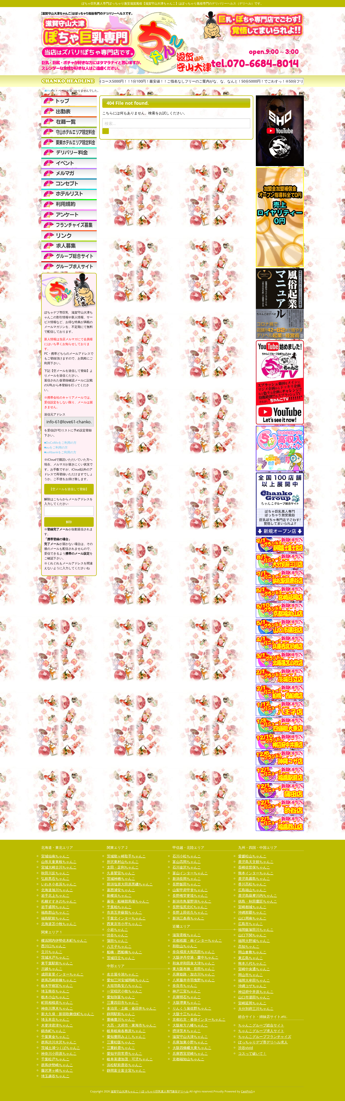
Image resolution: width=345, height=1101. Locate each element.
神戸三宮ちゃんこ (187, 991)
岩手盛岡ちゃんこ (55, 906)
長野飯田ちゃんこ (187, 884)
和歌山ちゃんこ (185, 945)
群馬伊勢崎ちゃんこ (57, 1064)
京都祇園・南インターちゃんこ (197, 940)
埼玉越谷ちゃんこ (55, 1075)
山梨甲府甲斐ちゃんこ (190, 889)
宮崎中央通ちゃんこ (254, 968)
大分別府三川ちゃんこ (256, 1008)
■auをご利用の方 (56, 447)
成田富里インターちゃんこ (62, 974)
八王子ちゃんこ (119, 946)
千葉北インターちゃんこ (126, 918)
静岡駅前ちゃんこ (121, 1013)
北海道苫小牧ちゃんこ (59, 923)
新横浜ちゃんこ (119, 895)
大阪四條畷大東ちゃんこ (192, 1047)
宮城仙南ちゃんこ (55, 856)
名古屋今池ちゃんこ (123, 974)
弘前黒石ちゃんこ (55, 878)
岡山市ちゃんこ (250, 974)
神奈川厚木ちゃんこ (57, 1008)
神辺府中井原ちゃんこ (256, 991)
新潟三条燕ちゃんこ (188, 918)
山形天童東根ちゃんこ (59, 861)
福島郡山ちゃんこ (55, 912)
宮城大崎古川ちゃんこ (59, 867)
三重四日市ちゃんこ (123, 1002)
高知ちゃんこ (248, 946)
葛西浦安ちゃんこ (121, 889)
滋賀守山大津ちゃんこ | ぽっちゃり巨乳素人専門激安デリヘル (150, 1091)
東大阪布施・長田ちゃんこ (194, 968)
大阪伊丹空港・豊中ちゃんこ (195, 957)
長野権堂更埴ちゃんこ (190, 895)
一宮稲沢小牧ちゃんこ (124, 991)
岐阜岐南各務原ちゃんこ (126, 1030)
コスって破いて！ (252, 1053)
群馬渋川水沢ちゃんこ (59, 1042)
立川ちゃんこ (51, 951)
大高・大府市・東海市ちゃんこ (131, 1025)
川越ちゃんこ (51, 968)
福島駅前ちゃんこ (55, 918)
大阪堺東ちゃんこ (187, 1002)
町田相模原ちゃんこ (57, 1002)
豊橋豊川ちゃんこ (121, 1019)
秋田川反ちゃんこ (55, 873)
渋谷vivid (245, 1047)
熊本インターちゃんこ (256, 873)
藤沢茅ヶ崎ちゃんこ (57, 1070)
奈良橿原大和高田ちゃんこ (194, 951)
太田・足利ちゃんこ (123, 867)
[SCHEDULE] (69, 111)
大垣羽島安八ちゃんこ (124, 985)
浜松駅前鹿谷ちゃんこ (124, 1064)
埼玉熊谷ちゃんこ (55, 991)
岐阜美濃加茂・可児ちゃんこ (130, 1059)
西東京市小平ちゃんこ (124, 923)
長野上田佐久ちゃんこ (190, 912)
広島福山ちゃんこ (252, 889)
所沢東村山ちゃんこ (123, 861)
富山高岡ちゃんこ (187, 861)
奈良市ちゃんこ (185, 985)
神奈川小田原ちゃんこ (59, 1053)
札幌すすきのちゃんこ (59, 901)
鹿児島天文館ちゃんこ (256, 861)
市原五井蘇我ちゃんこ (124, 912)
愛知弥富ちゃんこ (121, 996)
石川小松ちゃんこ (187, 856)
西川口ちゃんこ (53, 945)
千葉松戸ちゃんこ (55, 1059)
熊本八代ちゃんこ (252, 963)
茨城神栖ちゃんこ (121, 878)
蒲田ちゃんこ (117, 940)
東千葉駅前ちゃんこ (57, 963)
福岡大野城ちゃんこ (254, 940)
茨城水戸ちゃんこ (55, 957)
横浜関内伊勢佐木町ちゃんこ (64, 940)
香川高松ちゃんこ (252, 884)
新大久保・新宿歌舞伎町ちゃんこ (67, 1013)
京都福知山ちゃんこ (188, 1059)
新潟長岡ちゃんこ (187, 878)
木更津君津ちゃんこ (57, 1025)
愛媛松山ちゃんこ (252, 856)
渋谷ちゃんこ (117, 935)
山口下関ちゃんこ (252, 935)
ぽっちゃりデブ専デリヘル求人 (263, 1042)
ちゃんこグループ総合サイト (261, 1025)
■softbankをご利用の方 (60, 452)
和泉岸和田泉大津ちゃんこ (194, 963)
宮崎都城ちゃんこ (252, 906)
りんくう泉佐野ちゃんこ (192, 1008)
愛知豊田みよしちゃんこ (126, 1036)
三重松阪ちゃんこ (121, 1042)
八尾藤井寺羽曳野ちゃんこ (194, 980)
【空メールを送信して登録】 (69, 489)
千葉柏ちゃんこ (119, 906)
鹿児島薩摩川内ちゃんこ (257, 895)
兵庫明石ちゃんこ (187, 996)
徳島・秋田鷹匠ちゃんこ (257, 901)
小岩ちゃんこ (117, 929)
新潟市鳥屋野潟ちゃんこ (192, 901)
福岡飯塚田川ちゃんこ (256, 929)
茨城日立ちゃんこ (121, 957)
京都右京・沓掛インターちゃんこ (199, 1019)
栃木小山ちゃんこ (55, 996)
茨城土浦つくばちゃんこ (60, 1047)
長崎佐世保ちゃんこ (254, 867)
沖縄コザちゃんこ (252, 985)
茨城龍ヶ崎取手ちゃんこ (126, 856)
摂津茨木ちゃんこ (187, 1030)
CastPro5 (247, 1091)
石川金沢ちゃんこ (187, 867)
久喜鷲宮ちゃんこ (121, 873)
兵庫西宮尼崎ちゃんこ (190, 1053)
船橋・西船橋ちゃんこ (124, 952)
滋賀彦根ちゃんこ (187, 934)
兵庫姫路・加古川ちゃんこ (194, 974)
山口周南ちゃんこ (252, 918)
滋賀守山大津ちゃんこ (190, 1036)
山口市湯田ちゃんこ (254, 997)
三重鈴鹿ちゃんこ (121, 1047)
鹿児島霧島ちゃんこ (254, 878)
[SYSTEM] (69, 132)
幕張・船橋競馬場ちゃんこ (128, 901)
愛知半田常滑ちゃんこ (124, 1053)
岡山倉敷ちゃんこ (252, 952)
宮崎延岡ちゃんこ (252, 1003)
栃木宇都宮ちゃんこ (57, 985)
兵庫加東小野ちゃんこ (190, 1042)
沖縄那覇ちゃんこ (252, 912)
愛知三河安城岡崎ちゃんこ (128, 980)
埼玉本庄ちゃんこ (55, 1019)
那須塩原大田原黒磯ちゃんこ (130, 884)
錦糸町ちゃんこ (53, 1030)
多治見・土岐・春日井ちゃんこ (131, 1008)
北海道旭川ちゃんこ (57, 889)
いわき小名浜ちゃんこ (59, 884)
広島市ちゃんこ (250, 923)
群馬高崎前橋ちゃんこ (59, 980)
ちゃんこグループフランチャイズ (264, 1036)
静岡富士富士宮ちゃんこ (126, 1070)
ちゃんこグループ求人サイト (261, 1030)
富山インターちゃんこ (190, 873)
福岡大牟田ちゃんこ (254, 980)
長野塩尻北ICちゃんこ (190, 906)
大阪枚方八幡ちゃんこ (190, 1025)
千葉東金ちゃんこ (55, 1036)
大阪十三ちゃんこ (187, 1013)
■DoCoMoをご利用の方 (60, 442)
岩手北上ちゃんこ (55, 895)
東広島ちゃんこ (250, 957)
